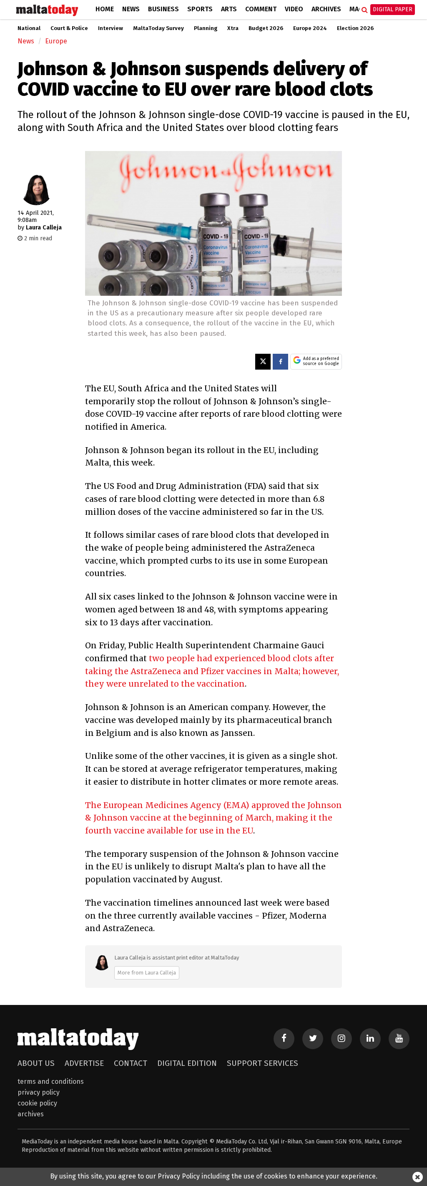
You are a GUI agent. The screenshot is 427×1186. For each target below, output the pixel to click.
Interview (110, 28)
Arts (229, 9)
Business (163, 9)
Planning (205, 28)
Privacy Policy (39, 1092)
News (131, 9)
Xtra (233, 28)
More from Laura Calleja (147, 972)
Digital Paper (392, 9)
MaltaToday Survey (158, 28)
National (29, 28)
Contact (130, 1063)
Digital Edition (187, 1063)
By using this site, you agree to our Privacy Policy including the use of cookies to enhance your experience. (213, 1176)
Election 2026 (355, 28)
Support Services (262, 1063)
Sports (200, 9)
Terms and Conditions (51, 1081)
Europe (56, 41)
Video (294, 9)
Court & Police (69, 28)
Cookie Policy (37, 1103)
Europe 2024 (310, 28)
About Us (36, 1063)
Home (104, 9)
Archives (326, 9)
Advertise (84, 1063)
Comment (260, 9)
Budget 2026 (266, 28)
